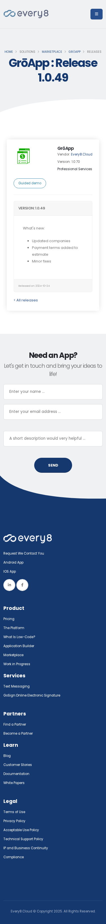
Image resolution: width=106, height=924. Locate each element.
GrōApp (75, 52)
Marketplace (52, 52)
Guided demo (29, 183)
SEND (53, 465)
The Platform (13, 628)
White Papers (14, 783)
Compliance (13, 857)
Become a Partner (18, 733)
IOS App (10, 571)
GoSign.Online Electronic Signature (31, 695)
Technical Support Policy (23, 839)
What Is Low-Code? (19, 637)
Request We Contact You (23, 553)
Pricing (8, 619)
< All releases (26, 300)
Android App (13, 562)
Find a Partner (14, 724)
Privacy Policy (14, 821)
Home (9, 52)
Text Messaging (16, 686)
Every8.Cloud (81, 154)
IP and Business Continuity (25, 848)
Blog (7, 756)
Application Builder (18, 646)
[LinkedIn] (9, 585)
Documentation (16, 774)
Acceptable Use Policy (21, 830)
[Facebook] (22, 585)
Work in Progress (16, 664)
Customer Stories (17, 765)
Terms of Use (14, 812)
